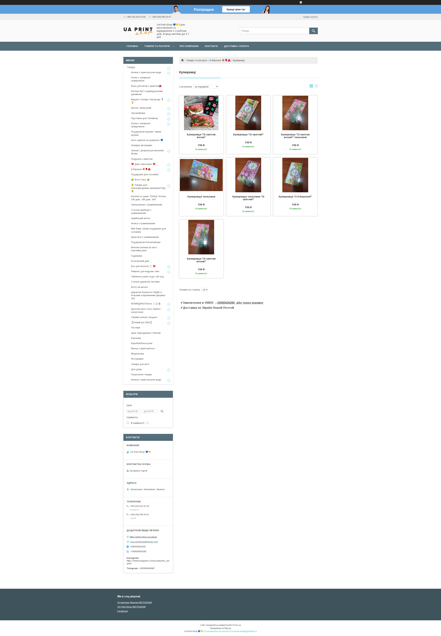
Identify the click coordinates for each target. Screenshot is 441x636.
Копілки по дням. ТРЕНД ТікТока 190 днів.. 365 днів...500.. (148, 198)
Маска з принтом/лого (143, 348)
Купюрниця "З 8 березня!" (295, 196)
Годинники (136, 256)
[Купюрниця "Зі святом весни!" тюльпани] (295, 113)
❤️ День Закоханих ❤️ (143, 164)
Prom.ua (237, 625)
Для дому (136, 369)
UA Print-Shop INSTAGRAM (131, 606)
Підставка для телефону (144, 118)
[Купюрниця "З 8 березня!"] (295, 175)
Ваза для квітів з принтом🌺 (146, 86)
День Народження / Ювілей (146, 333)
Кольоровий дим (140, 261)
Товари (131, 67)
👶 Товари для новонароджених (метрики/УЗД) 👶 (148, 188)
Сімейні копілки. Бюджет (144, 317)
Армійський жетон (140, 218)
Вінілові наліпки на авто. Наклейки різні (144, 249)
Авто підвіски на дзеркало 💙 (147, 140)
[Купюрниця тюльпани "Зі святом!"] (248, 175)
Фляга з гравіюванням (143, 223)
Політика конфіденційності (244, 631)
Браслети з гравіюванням (145, 237)
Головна (132, 46)
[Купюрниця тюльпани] (201, 175)
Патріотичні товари (141, 374)
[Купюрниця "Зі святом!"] (248, 113)
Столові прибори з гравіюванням (141, 211)
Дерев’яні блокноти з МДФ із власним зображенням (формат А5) (148, 295)
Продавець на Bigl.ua (220, 628)
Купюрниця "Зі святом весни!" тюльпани (295, 136)
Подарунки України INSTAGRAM (134, 602)
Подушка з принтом (141, 159)
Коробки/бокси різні (141, 343)
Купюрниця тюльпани (201, 196)
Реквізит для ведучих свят (145, 271)
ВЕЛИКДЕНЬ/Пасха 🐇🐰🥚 (146, 303)
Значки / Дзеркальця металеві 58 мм (147, 152)
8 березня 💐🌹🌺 (219, 60)
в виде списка (316, 86)
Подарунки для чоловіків (144, 174)
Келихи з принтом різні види (146, 72)
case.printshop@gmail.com (144, 541)
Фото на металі (139, 287)
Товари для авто (140, 364)
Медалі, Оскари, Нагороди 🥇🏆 (147, 101)
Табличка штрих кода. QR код (147, 276)
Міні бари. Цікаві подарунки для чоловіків (148, 230)
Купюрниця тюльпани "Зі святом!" (248, 198)
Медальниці (137, 353)
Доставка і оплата (236, 46)
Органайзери (138, 113)
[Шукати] (313, 31)
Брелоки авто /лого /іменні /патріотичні (146, 310)
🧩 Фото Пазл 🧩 (140, 179)
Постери (135, 327)
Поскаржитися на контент (216, 631)
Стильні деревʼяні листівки (145, 281)
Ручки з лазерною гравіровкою (140, 79)
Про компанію (189, 46)
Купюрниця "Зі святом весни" (201, 136)
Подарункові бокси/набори (145, 242)
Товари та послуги (157, 46)
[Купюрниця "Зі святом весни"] (201, 113)
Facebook (122, 611)
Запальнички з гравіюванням (146, 204)
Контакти (211, 46)
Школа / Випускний (141, 108)
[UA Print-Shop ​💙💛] (138, 36)
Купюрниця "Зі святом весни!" (201, 260)
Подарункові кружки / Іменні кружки (146, 133)
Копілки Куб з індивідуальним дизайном (147, 93)
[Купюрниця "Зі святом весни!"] (201, 237)
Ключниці (136, 338)
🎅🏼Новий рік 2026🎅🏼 (141, 322)
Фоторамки (137, 358)
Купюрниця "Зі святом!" (248, 134)
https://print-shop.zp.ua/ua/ (143, 536)
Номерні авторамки (141, 145)
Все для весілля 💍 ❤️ (143, 266)
